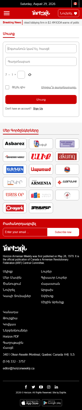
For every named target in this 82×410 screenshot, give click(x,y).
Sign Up (38, 108)
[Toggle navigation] (6, 13)
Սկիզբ (8, 271)
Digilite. (63, 392)
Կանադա (10, 312)
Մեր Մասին (12, 277)
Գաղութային (13, 342)
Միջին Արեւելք (52, 302)
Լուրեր (46, 271)
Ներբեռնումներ (15, 330)
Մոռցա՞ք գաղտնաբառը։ (59, 87)
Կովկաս (9, 324)
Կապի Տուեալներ (17, 296)
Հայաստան (50, 283)
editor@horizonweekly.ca (19, 368)
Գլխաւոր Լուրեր (54, 277)
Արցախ (47, 289)
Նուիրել (66, 13)
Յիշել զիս (18, 87)
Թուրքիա (10, 318)
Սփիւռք (47, 296)
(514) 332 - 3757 (14, 361)
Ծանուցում (12, 283)
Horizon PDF (11, 336)
